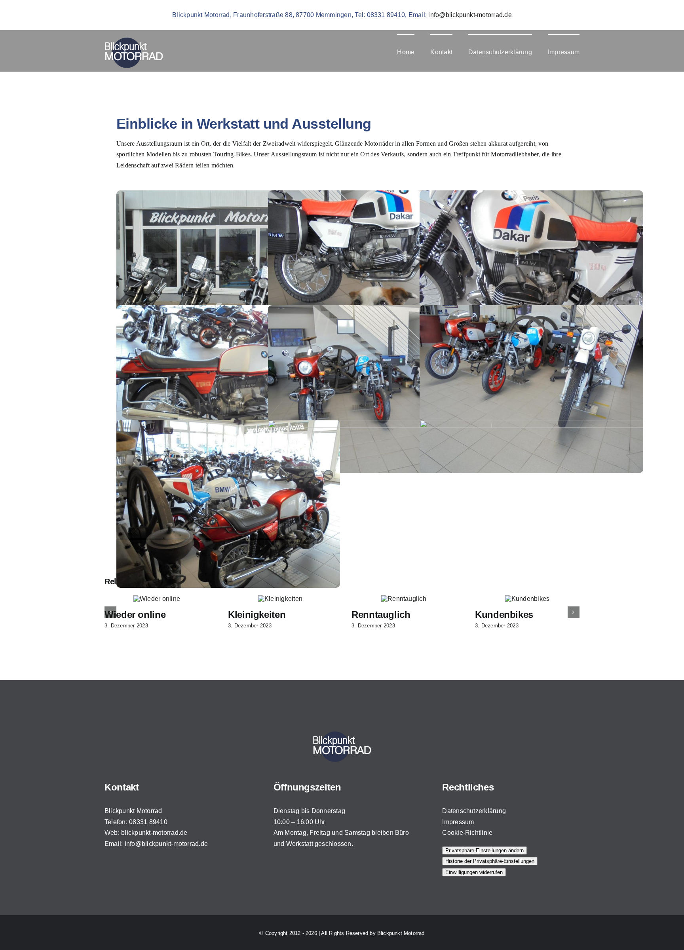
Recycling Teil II (139, 614)
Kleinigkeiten (503, 614)
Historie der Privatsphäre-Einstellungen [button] (489, 861)
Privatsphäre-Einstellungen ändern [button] (484, 850)
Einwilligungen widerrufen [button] (474, 872)
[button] (110, 612)
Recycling (250, 614)
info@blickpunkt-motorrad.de (469, 14)
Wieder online (382, 614)
